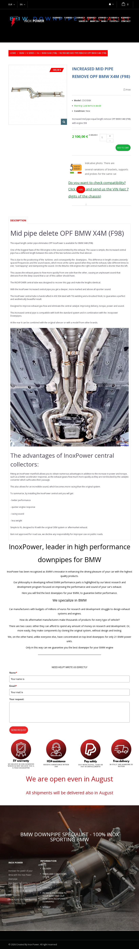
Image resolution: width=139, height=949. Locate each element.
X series (57, 18)
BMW (21, 53)
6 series (125, 18)
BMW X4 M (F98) (49, 53)
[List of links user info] (111, 4)
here (80, 189)
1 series (68, 18)
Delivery (47, 868)
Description (18, 220)
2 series (79, 18)
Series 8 (83, 21)
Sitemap (47, 907)
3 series (91, 18)
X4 (38, 53)
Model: (78, 100)
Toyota (113, 21)
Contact (126, 21)
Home (13, 53)
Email (13, 685)
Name (13, 672)
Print (128, 89)
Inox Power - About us (55, 882)
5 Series (113, 18)
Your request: (16, 699)
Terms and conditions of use (55, 875)
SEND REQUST (18, 729)
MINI (103, 21)
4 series (102, 18)
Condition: (80, 111)
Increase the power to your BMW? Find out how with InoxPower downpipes (55, 897)
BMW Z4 (94, 21)
